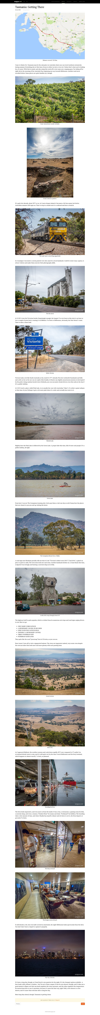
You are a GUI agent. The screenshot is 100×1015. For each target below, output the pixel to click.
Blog (63, 1)
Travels (69, 1)
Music (75, 1)
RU (27, 1)
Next (83, 1003)
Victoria (27, 10)
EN (24, 1)
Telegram (57, 1000)
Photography (56, 1)
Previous (18, 1003)
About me (82, 1)
